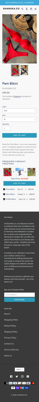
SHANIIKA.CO (22, 395)
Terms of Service (11, 349)
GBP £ (18, 369)
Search (7, 314)
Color (4, 107)
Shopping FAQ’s (11, 320)
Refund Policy (10, 326)
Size (4, 115)
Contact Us (9, 343)
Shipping (16, 96)
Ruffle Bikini (11, 199)
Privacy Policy (10, 337)
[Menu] (35, 8)
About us (8, 355)
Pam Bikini (10, 189)
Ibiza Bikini (10, 194)
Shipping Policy (10, 331)
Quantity (5, 124)
